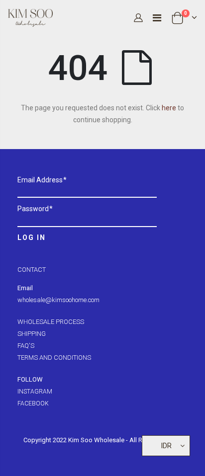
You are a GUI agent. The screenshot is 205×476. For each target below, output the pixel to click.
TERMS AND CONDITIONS (54, 357)
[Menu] (157, 18)
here (169, 108)
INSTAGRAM (34, 391)
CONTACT (31, 269)
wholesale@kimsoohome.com (58, 300)
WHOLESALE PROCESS (50, 321)
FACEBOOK (33, 403)
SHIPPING (31, 333)
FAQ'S (25, 345)
